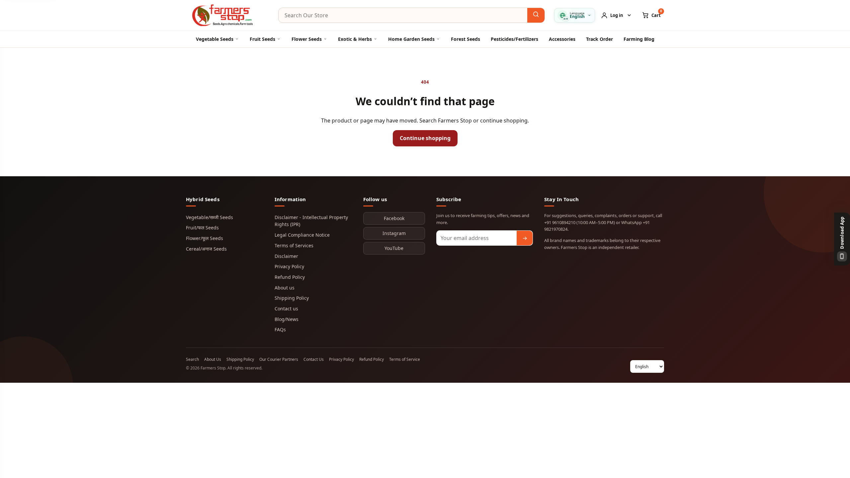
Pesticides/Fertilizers (514, 39)
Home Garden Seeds (411, 39)
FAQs (280, 329)
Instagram (394, 233)
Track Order (599, 39)
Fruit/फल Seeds (202, 227)
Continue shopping (425, 138)
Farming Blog (639, 39)
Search (192, 359)
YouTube (393, 248)
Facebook (394, 218)
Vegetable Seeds (214, 39)
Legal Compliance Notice (302, 235)
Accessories (562, 39)
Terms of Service (404, 359)
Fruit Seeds (262, 39)
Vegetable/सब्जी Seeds (209, 217)
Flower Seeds (307, 39)
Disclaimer (286, 256)
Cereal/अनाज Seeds (206, 249)
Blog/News (286, 319)
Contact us (286, 308)
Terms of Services (294, 245)
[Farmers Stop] (227, 15)
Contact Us (313, 359)
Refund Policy (290, 277)
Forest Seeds (465, 39)
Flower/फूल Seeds (204, 238)
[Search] (536, 15)
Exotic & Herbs (355, 39)
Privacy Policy (289, 266)
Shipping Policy (292, 298)
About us (285, 287)
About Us (212, 359)
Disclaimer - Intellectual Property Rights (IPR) (311, 221)
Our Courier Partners (278, 359)
